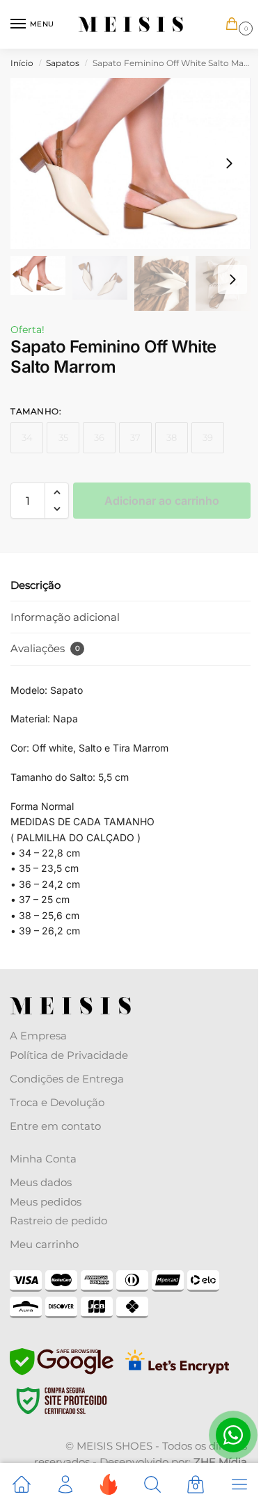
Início (21, 63)
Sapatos (62, 63)
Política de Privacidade (69, 1055)
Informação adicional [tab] (65, 617)
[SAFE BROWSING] (61, 1371)
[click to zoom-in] (130, 163)
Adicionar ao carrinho (161, 501)
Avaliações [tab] (45, 648)
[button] (235, 25)
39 (208, 437)
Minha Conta (43, 1158)
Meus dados (41, 1182)
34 (27, 437)
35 (63, 437)
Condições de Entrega (67, 1078)
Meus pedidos (45, 1201)
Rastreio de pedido (58, 1220)
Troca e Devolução (57, 1102)
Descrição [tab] (35, 585)
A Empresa (38, 1035)
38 (171, 437)
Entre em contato (55, 1126)
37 (135, 437)
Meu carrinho (44, 1244)
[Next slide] (229, 163)
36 (99, 437)
